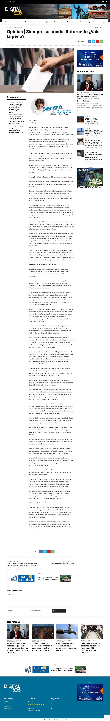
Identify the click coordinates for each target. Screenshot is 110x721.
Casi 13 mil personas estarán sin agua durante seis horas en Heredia (16, 131)
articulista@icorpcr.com (36, 123)
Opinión (9, 27)
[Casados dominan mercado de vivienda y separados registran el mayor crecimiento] (80, 119)
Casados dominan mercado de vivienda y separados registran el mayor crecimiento (16, 120)
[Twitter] (103, 2)
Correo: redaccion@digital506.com (36, 703)
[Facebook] (96, 2)
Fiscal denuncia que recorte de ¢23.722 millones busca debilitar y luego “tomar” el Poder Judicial (15, 108)
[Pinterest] (97, 41)
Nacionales (11, 102)
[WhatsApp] (101, 41)
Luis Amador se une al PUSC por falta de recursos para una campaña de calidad (22, 564)
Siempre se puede (17, 27)
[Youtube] (106, 2)
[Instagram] (99, 2)
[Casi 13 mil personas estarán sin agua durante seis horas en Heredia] (80, 131)
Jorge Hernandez (87, 92)
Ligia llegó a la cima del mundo (62, 563)
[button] (103, 21)
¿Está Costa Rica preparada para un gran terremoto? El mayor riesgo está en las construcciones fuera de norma (93, 157)
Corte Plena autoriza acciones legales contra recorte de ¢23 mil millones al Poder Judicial (93, 143)
